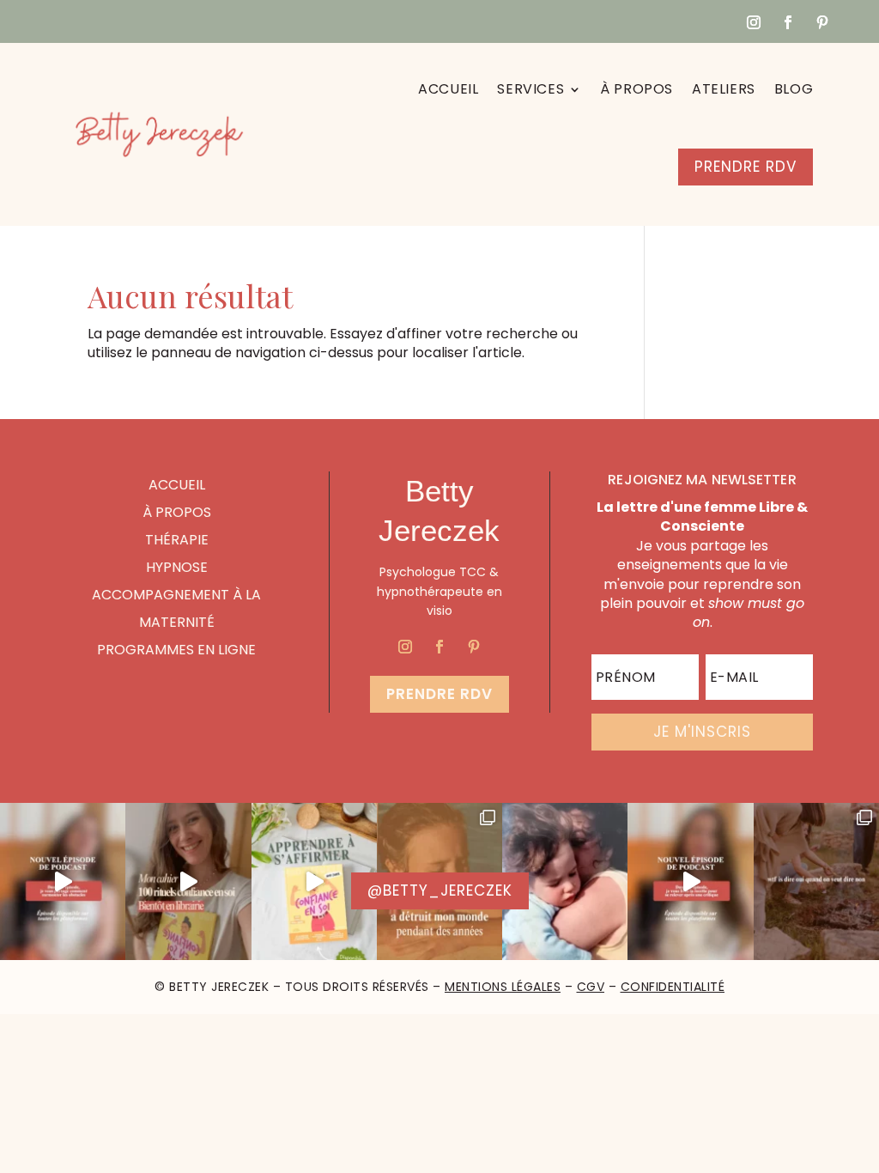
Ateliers (723, 89)
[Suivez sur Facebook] (788, 22)
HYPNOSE (177, 567)
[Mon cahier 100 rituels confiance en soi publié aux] (314, 881)
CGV (591, 986)
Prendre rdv (439, 694)
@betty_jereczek (439, 890)
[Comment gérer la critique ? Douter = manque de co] (690, 881)
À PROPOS (176, 512)
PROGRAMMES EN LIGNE (176, 649)
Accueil (448, 89)
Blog (793, 89)
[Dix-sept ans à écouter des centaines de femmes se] (188, 881)
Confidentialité (673, 986)
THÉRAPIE (177, 540)
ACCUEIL (177, 485)
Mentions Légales (503, 986)
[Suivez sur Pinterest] (822, 22)
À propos (636, 89)
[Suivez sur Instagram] (753, 22)
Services (530, 89)
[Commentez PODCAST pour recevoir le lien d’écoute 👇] (62, 881)
